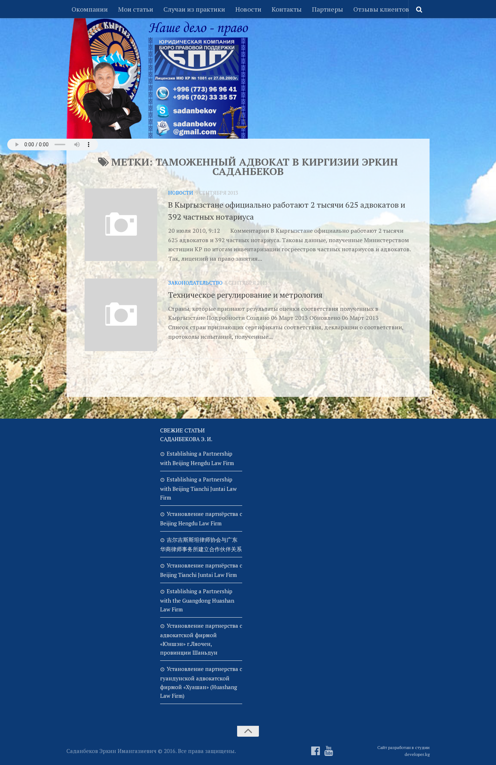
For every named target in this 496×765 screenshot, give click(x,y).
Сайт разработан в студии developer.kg (403, 751)
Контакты (287, 9)
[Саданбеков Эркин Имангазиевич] (315, 751)
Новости (248, 9)
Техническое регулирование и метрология (245, 294)
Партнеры (327, 9)
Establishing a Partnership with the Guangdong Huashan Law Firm (197, 600)
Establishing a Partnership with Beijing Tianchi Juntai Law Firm (198, 488)
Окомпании (90, 9)
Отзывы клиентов (381, 9)
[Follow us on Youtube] (329, 751)
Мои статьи (135, 9)
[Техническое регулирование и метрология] (121, 314)
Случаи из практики (194, 9)
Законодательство (195, 282)
